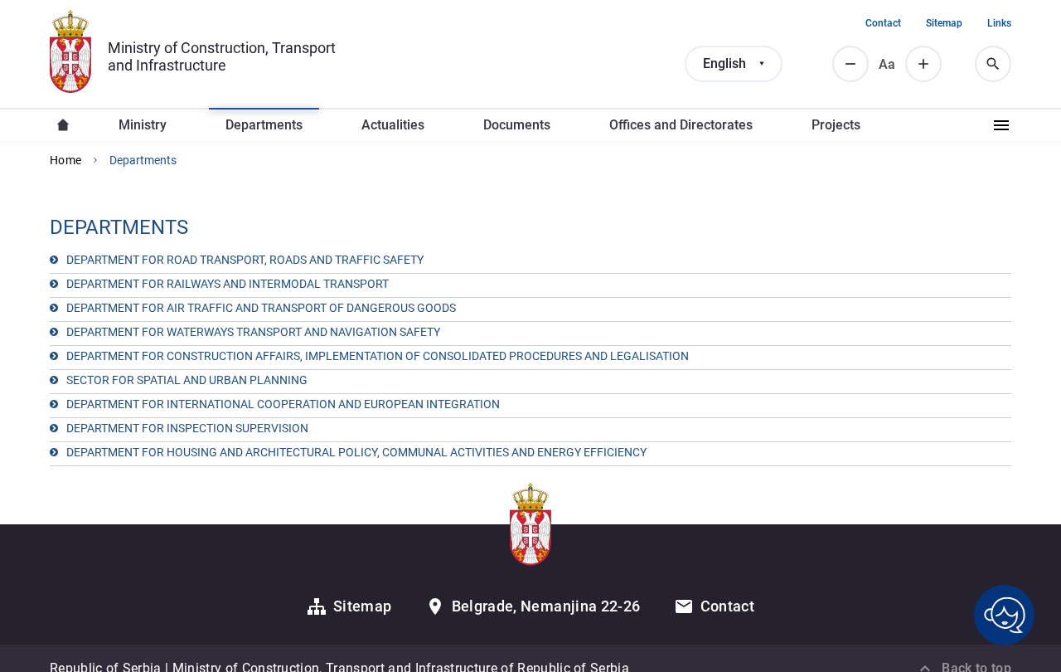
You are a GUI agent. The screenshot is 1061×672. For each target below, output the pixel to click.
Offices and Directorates (681, 125)
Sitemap (944, 23)
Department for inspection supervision (187, 428)
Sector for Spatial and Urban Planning (187, 380)
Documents (516, 125)
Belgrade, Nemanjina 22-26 (546, 606)
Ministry (143, 125)
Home (65, 160)
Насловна (63, 125)
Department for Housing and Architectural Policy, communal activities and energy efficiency (356, 452)
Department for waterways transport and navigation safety (253, 331)
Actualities (392, 125)
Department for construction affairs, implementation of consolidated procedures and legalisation (377, 356)
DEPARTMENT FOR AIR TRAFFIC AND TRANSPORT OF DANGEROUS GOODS (261, 307)
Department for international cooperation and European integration (283, 404)
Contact (883, 23)
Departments (264, 125)
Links (999, 23)
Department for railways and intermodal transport (227, 283)
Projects (835, 125)
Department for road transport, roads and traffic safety (245, 259)
